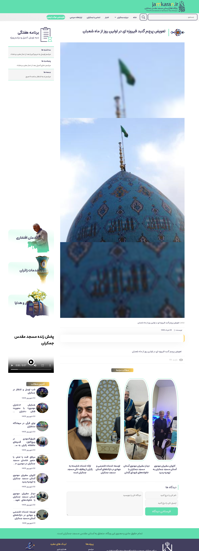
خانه (135, 17)
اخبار (107, 17)
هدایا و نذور (61, 549)
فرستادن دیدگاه (161, 511)
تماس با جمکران (93, 17)
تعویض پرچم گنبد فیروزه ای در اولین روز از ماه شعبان (158, 322)
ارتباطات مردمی (76, 17)
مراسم (91, 549)
